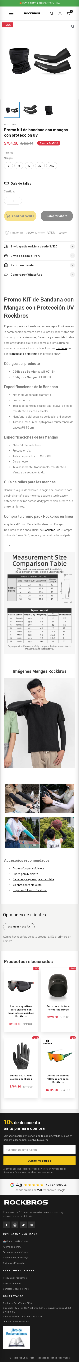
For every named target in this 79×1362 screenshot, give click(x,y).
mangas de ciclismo (24, 353)
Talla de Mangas (8, 155)
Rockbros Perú (52, 529)
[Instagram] (15, 1225)
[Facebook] (6, 1225)
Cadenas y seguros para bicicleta (33, 879)
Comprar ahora (56, 216)
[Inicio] (26, 1202)
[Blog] (31, 1225)
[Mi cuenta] (60, 13)
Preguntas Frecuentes (15, 1277)
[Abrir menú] (11, 13)
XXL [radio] (51, 165)
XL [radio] (39, 165)
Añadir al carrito (23, 216)
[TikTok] (23, 1225)
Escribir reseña (18, 926)
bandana (61, 348)
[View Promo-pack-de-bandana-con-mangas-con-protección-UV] (12, 110)
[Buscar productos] (51, 13)
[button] (72, 26)
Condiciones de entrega (15, 1257)
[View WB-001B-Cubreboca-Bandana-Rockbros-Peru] (49, 110)
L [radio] (29, 165)
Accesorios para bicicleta (28, 868)
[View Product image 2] (30, 110)
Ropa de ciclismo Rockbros (30, 890)
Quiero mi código (39, 1160)
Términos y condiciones (15, 1252)
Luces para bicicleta (25, 874)
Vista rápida (21, 999)
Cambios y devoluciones (16, 1288)
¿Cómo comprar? (12, 1246)
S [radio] (8, 165)
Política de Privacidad (14, 1263)
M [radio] (19, 165)
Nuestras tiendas (12, 1283)
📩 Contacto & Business (15, 1241)
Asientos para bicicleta (27, 884)
